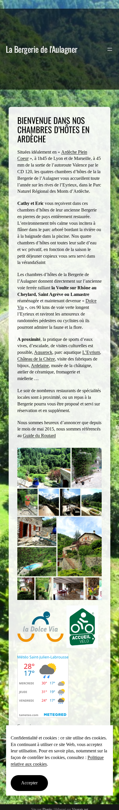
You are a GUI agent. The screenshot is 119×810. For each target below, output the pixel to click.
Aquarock (43, 352)
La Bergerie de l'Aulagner (41, 49)
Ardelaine (40, 365)
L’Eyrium (91, 352)
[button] (43, 468)
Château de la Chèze (36, 359)
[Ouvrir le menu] (109, 49)
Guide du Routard (39, 435)
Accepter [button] (29, 783)
